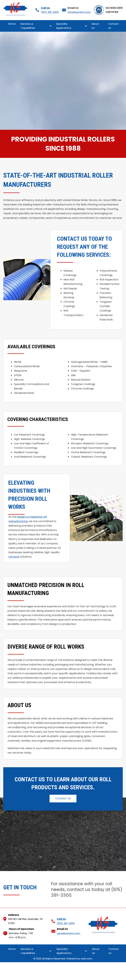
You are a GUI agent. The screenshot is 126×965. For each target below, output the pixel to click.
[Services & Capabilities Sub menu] (50, 26)
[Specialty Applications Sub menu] (86, 26)
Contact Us (113, 26)
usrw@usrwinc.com (79, 12)
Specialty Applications (64, 26)
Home (12, 23)
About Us (95, 26)
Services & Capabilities (28, 26)
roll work (14, 557)
